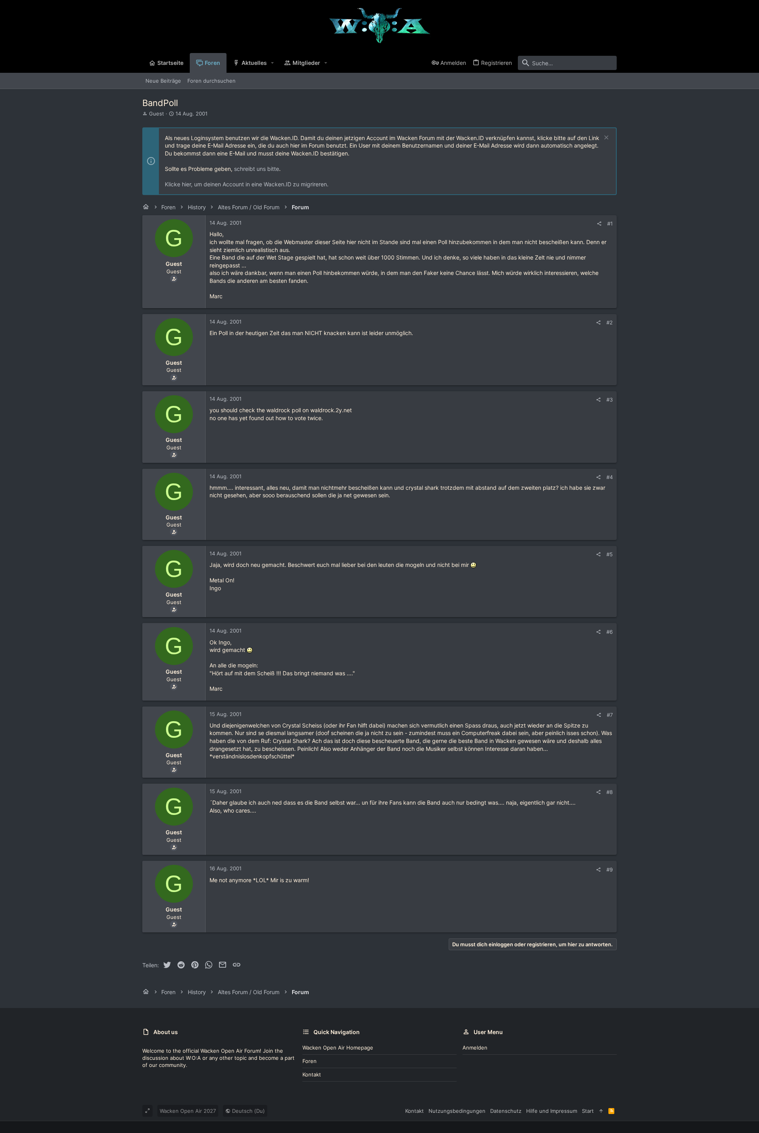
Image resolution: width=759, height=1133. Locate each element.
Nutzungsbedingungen (457, 1111)
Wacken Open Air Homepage (337, 1047)
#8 (609, 792)
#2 (609, 322)
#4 (609, 477)
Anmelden (475, 1047)
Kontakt (311, 1074)
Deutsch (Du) (247, 1111)
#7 (610, 715)
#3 (609, 399)
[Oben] (601, 1111)
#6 (609, 632)
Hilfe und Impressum (551, 1111)
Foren (309, 1061)
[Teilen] (599, 223)
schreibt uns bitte (256, 168)
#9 (609, 869)
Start (588, 1111)
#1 (610, 223)
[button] (273, 63)
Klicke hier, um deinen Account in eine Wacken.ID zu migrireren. (247, 184)
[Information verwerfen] (605, 138)
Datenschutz (505, 1111)
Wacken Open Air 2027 (188, 1111)
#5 (609, 554)
